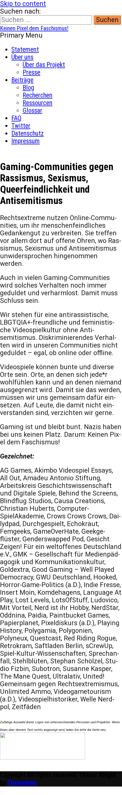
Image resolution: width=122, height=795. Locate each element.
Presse (31, 72)
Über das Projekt (44, 65)
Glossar (32, 110)
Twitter (20, 126)
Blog (28, 88)
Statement (25, 49)
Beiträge (22, 80)
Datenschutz (27, 133)
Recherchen (37, 95)
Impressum (25, 141)
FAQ (16, 118)
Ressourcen (37, 103)
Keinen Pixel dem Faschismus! (34, 28)
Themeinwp (22, 783)
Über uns (22, 57)
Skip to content (23, 4)
